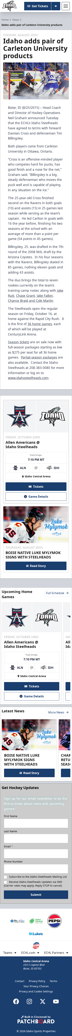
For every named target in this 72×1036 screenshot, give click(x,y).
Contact (19, 981)
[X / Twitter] (42, 1001)
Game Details (38, 497)
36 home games (40, 324)
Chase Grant (25, 295)
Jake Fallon (45, 295)
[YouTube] (56, 1001)
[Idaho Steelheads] (9, 6)
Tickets (38, 487)
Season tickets (18, 342)
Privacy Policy (37, 981)
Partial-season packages (39, 357)
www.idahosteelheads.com (28, 378)
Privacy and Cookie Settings (36, 991)
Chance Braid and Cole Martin (30, 300)
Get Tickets (40, 6)
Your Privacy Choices (36, 986)
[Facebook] (16, 1001)
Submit (36, 895)
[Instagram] (29, 1001)
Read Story (38, 566)
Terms (53, 981)
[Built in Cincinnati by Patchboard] (36, 1019)
